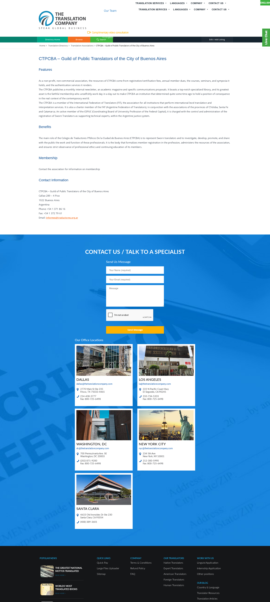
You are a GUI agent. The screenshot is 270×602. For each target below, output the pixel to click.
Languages (177, 3)
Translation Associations (82, 45)
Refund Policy (137, 568)
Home (42, 45)
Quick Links (103, 558)
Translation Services (149, 3)
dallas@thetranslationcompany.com (94, 384)
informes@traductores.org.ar (62, 217)
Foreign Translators (174, 579)
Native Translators (173, 563)
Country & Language (208, 587)
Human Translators (174, 585)
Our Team (110, 10)
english (265, 2)
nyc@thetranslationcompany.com (156, 448)
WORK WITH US (205, 558)
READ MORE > (60, 575)
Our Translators (174, 558)
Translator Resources (208, 593)
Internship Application (209, 568)
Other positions (205, 574)
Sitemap (101, 574)
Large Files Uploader (108, 568)
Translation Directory (58, 45)
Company (196, 3)
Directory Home (52, 39)
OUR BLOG (202, 583)
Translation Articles (207, 598)
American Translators (175, 574)
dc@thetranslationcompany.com (92, 448)
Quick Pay (102, 563)
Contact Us (216, 3)
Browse (79, 39)
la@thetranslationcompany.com (155, 384)
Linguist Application (207, 563)
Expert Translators (173, 568)
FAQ (132, 574)
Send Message (135, 329)
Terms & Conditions (141, 563)
